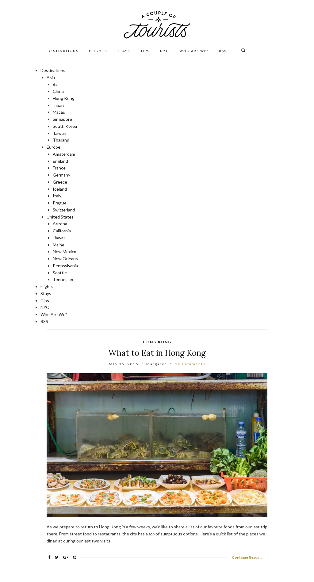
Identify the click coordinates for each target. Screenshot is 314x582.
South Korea (65, 126)
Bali (56, 84)
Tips (145, 51)
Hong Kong (64, 98)
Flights (98, 51)
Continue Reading (247, 557)
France (59, 167)
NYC (164, 51)
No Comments (189, 364)
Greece (60, 181)
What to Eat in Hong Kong (157, 353)
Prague (60, 202)
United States (60, 216)
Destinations (63, 51)
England (60, 161)
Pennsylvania (65, 265)
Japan (58, 105)
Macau (59, 112)
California (62, 230)
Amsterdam (64, 154)
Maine (58, 244)
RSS (223, 51)
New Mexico (64, 251)
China (58, 91)
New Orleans (65, 258)
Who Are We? (194, 51)
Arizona (60, 223)
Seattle (60, 272)
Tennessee (64, 279)
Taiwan (59, 133)
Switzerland (64, 209)
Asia (51, 77)
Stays (123, 51)
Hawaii (59, 237)
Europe (53, 147)
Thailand (61, 140)
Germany (61, 174)
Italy (57, 195)
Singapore (62, 119)
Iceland (60, 189)
